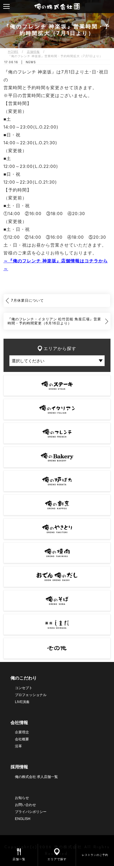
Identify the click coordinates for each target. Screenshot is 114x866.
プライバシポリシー (30, 812)
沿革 (18, 746)
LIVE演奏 (22, 702)
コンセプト (23, 688)
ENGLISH (22, 819)
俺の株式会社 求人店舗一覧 (36, 777)
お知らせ (22, 798)
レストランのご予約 (95, 854)
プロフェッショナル (30, 695)
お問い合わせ (25, 805)
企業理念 (22, 732)
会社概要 (22, 739)
